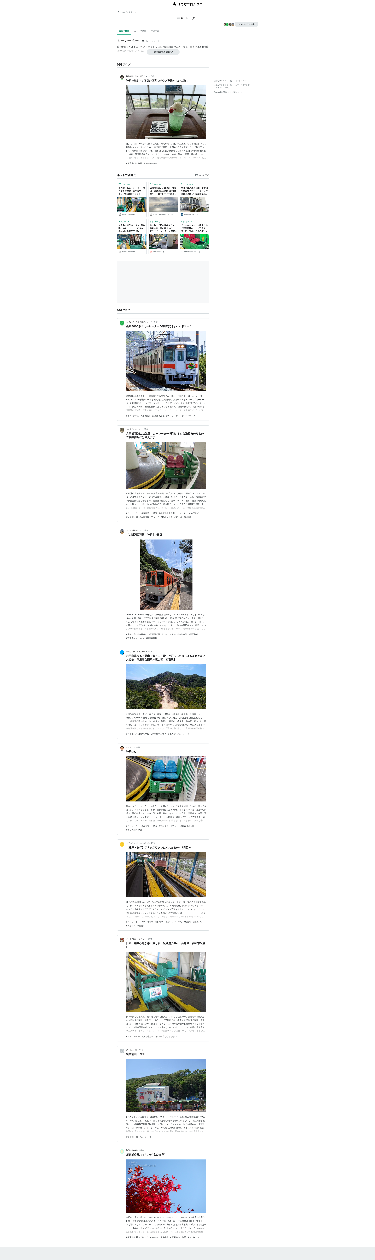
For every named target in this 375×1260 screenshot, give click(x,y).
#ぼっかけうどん (174, 922)
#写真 (136, 416)
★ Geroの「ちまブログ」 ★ (137, 322)
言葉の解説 (124, 31)
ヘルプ (236, 85)
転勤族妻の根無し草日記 (135, 76)
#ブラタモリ (147, 922)
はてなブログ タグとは (223, 85)
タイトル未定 (131, 1050)
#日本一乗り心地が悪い (166, 1036)
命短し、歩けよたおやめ (135, 651)
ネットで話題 (140, 31)
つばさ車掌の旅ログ (134, 530)
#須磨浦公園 (132, 517)
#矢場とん (131, 925)
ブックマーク (125, 184)
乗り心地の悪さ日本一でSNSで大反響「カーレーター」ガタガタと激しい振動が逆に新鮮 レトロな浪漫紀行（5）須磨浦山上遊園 (194, 191)
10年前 (141, 1150)
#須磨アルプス (142, 734)
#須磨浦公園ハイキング (137, 1237)
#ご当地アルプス (158, 734)
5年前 (150, 939)
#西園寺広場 (151, 638)
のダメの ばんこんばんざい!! (137, 843)
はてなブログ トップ (128, 12)
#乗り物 (178, 517)
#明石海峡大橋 (187, 826)
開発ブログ (245, 85)
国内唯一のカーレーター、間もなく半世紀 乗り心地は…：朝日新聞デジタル (132, 191)
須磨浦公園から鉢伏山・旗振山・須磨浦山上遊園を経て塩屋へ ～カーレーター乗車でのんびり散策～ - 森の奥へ (163, 191)
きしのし (129, 747)
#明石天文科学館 (134, 829)
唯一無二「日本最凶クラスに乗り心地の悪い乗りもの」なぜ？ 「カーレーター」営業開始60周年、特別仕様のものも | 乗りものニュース (163, 228)
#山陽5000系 (158, 416)
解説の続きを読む (162, 52)
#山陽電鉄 (145, 416)
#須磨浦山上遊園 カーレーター (173, 513)
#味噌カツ (197, 922)
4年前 (153, 843)
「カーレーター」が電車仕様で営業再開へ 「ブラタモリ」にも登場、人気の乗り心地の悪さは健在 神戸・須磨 (194, 228)
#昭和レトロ (167, 517)
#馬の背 (172, 734)
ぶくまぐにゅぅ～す (134, 429)
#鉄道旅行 (182, 634)
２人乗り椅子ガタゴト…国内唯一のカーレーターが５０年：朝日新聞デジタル (132, 228)
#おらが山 (154, 1237)
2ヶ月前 (151, 76)
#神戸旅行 (159, 922)
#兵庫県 (187, 517)
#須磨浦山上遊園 (149, 513)
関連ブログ (156, 31)
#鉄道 (129, 416)
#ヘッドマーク (188, 416)
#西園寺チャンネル (135, 638)
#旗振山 (164, 1237)
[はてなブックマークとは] (135, 175)
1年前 (146, 429)
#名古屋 (187, 922)
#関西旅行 (193, 634)
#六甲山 (130, 734)
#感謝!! (140, 925)
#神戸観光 (194, 513)
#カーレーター (150, 163)
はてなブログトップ (222, 87)
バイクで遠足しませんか (135, 939)
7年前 (141, 1050)
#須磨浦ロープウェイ (149, 517)
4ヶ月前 (154, 322)
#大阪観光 (131, 634)
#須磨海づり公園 (134, 163)
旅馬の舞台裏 (131, 1150)
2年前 (150, 651)
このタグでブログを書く (246, 24)
